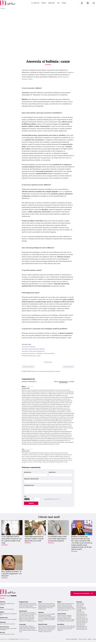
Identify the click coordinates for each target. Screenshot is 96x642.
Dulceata (69, 605)
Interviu (65, 626)
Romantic (26, 603)
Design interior (67, 618)
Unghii (26, 626)
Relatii (20, 605)
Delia (20, 618)
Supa (65, 605)
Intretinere (43, 627)
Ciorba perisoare (61, 609)
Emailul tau (52, 472)
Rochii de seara (46, 603)
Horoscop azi (79, 606)
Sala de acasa (47, 631)
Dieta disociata (42, 630)
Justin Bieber (31, 618)
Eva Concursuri (4, 627)
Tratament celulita (26, 630)
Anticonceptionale (48, 616)
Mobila (64, 617)
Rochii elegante (42, 606)
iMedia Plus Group (14, 639)
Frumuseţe (22, 624)
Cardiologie (45, 618)
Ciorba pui (68, 609)
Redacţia (89, 639)
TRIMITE (31, 503)
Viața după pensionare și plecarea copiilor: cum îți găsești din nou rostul (34, 538)
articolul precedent (28, 366)
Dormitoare (60, 618)
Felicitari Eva (4, 617)
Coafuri (21, 627)
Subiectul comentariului (31, 479)
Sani (29, 627)
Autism (72, 621)
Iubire (27, 605)
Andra (32, 617)
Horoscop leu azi (80, 625)
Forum (64, 3)
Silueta (48, 630)
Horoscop (51, 3)
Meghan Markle (23, 612)
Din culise (59, 626)
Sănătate (41, 612)
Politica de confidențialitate (71, 639)
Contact (94, 639)
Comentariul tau (29, 485)
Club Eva (2, 602)
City (58, 3)
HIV (48, 619)
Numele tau (27, 472)
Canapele (69, 617)
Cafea (62, 605)
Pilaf (72, 607)
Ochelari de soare (48, 607)
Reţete (59, 602)
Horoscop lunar (80, 611)
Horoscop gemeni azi (81, 614)
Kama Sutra (22, 606)
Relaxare (54, 626)
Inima (47, 614)
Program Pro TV (23, 621)
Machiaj (25, 627)
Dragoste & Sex (23, 602)
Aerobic (49, 627)
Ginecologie (41, 615)
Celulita (29, 628)
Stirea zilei (69, 626)
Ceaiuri (44, 614)
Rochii (22, 626)
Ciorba (67, 603)
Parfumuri (31, 626)
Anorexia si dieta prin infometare (33, 351)
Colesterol (40, 616)
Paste (63, 603)
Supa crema (69, 606)
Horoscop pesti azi (81, 623)
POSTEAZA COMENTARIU (28, 381)
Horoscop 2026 (80, 603)
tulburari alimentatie (45, 371)
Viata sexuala (32, 603)
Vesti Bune (64, 629)
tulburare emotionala (55, 371)
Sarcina (40, 614)
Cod (25, 496)
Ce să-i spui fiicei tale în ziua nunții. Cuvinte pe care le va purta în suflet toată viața (12, 539)
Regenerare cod (56, 499)
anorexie (38, 371)
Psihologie (52, 614)
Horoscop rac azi (80, 613)
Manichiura (33, 627)
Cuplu (24, 605)
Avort (39, 619)
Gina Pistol (25, 618)
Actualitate (60, 624)
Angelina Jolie (27, 615)
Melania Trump (23, 619)
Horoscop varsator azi (81, 622)
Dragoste (21, 603)
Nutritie (45, 628)
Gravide (59, 621)
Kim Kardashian (23, 614)
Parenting (59, 619)
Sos (73, 603)
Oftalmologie (52, 618)
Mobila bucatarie (61, 615)
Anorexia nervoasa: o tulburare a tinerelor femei (38, 353)
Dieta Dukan (48, 626)
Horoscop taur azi (80, 617)
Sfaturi (2, 612)
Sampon (21, 628)
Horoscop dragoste (81, 607)
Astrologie (78, 610)
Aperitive (59, 607)
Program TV (30, 619)
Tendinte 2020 (41, 609)
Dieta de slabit (51, 628)
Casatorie (32, 605)
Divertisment (23, 611)
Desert (64, 607)
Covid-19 (69, 629)
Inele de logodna (50, 606)
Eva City (2, 632)
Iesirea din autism (64, 627)
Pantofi (53, 605)
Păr (20, 626)
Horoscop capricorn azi (82, 618)
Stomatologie (48, 615)
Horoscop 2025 (80, 605)
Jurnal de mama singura (69, 619)
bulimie (33, 371)
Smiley (29, 617)
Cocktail (64, 606)
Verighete (40, 607)
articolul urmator (68, 366)
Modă (40, 602)
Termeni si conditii (82, 639)
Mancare (59, 603)
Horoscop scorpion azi (81, 619)
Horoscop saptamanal (81, 629)
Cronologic (71, 381)
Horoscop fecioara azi (81, 615)
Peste (70, 603)
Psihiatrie (40, 621)
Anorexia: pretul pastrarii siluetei (33, 349)
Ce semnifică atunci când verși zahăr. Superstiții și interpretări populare (57, 538)
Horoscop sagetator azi (82, 621)
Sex (36, 605)
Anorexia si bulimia (28, 347)
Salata (58, 605)
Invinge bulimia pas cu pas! (31, 356)
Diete (39, 626)
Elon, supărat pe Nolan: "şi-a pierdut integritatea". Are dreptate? (12, 574)
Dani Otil (25, 617)
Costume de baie (47, 605)
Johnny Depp (31, 614)
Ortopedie (51, 619)
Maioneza (68, 607)
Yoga (39, 627)
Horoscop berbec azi (81, 628)
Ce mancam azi (64, 610)
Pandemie (59, 630)
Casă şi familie (61, 614)
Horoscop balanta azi (81, 626)
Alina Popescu (48, 362)
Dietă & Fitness (42, 624)
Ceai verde (44, 619)
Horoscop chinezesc (81, 609)
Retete (43, 3)
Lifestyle (36, 3)
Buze (25, 628)
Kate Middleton (31, 612)
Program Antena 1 (31, 621)
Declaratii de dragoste (30, 607)
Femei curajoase (66, 621)
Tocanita (59, 606)
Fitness (43, 626)
